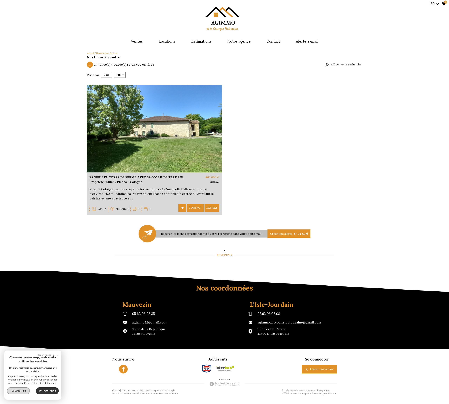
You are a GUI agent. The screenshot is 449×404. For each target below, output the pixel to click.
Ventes (137, 41)
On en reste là (46, 354)
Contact (273, 41)
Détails (211, 207)
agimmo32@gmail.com (149, 322)
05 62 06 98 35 (143, 313)
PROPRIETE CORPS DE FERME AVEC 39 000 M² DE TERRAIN (136, 177)
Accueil (90, 53)
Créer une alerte (289, 233)
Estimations (201, 41)
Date (106, 74)
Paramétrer (18, 390)
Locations (167, 41)
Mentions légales (135, 393)
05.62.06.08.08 (268, 313)
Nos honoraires (154, 393)
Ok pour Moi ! (47, 390)
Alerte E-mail (307, 41)
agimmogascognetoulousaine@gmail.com (289, 322)
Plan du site (118, 393)
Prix (118, 74)
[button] (343, 65)
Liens (167, 393)
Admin (174, 393)
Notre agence (239, 41)
